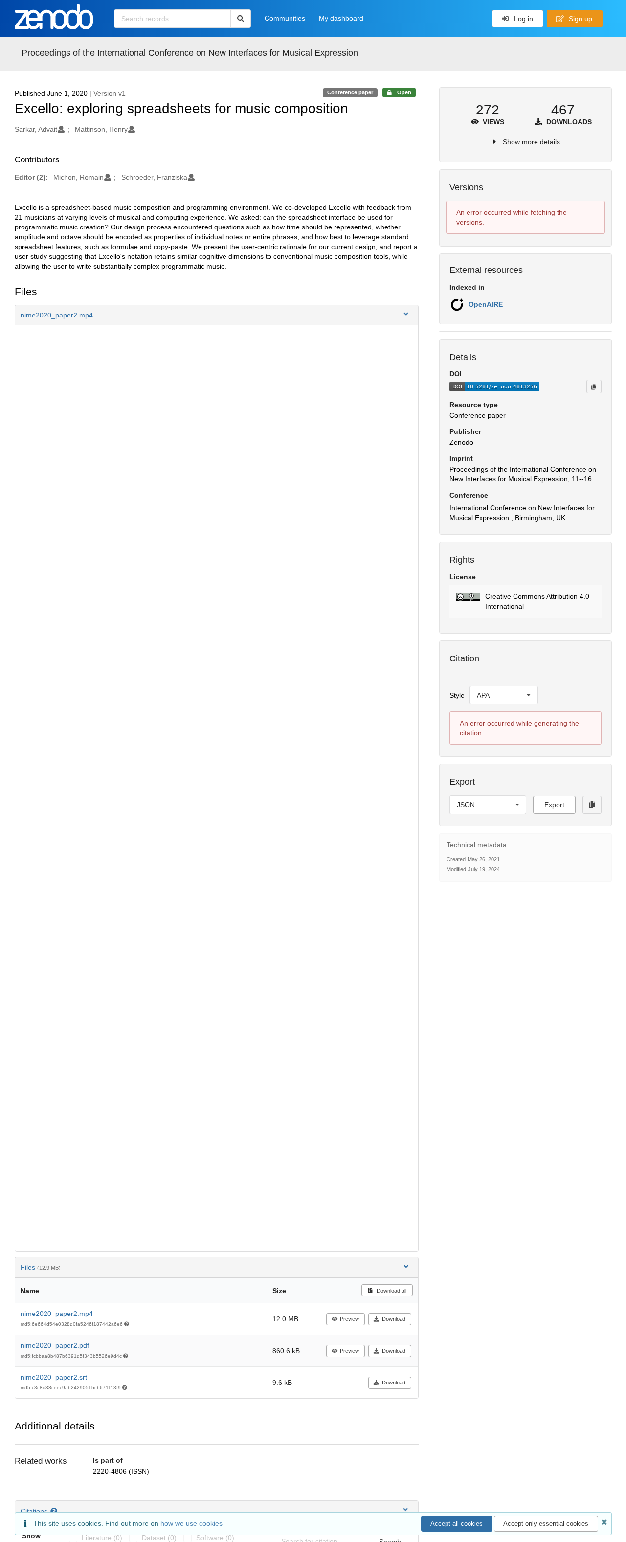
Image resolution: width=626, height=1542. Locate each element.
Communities (285, 18)
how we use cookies (191, 1523)
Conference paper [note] (350, 92)
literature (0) (102, 1538)
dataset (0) (159, 1538)
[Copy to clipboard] (593, 386)
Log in (522, 19)
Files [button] (41, 1267)
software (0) (215, 1538)
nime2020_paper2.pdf (55, 1345)
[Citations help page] (55, 1511)
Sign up (579, 19)
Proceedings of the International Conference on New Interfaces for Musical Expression (190, 53)
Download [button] (393, 1319)
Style (457, 695)
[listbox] (504, 695)
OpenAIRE (486, 304)
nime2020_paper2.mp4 (57, 1313)
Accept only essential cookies (545, 1523)
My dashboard (341, 18)
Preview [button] (349, 1319)
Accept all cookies (456, 1523)
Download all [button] (390, 1290)
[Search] (241, 18)
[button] (217, 315)
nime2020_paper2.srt (54, 1377)
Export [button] (554, 805)
